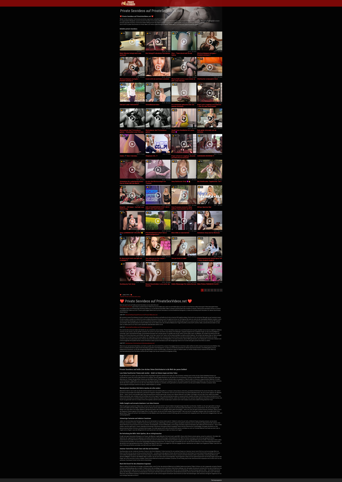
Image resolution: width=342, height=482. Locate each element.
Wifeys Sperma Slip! (204, 207)
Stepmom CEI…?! (151, 156)
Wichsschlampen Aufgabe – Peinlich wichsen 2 (129, 80)
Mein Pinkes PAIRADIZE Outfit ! (208, 284)
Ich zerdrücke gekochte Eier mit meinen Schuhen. (182, 105)
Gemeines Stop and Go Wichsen (208, 233)
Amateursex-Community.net (133, 343)
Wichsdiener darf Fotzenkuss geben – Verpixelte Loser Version (131, 131)
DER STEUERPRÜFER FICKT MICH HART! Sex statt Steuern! (157, 208)
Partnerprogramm (216, 480)
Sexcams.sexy (136, 296)
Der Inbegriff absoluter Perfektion (158, 53)
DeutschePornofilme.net (132, 327)
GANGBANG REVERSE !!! (205, 156)
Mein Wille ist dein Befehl (180, 233)
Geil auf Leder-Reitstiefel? (129, 104)
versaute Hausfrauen (126, 306)
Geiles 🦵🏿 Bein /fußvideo (128, 156)
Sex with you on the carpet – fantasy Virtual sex (156, 259)
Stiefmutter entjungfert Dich (207, 79)
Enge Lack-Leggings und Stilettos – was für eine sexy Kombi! (209, 105)
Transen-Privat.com (125, 296)
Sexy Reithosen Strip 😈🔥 (180, 181)
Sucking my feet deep (127, 284)
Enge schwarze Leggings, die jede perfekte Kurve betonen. (183, 157)
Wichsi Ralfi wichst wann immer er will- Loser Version (183, 80)
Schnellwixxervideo (152, 104)
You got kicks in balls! (178, 258)
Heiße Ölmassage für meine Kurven (183, 284)
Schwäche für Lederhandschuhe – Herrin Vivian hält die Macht (132, 182)
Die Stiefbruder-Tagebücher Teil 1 (209, 181)
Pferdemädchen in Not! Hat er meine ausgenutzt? (156, 233)
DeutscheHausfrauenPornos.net (134, 314)
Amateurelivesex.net (149, 343)
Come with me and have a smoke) (157, 79)
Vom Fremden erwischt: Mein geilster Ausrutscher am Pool (181, 208)
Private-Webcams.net (151, 314)
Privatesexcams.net (146, 327)
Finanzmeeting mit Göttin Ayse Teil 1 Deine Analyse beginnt (209, 259)
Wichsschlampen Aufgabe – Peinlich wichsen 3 (207, 54)
